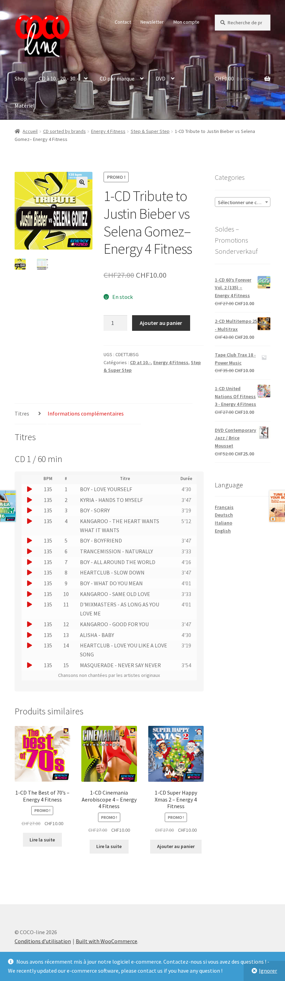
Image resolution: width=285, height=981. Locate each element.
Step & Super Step (150, 131)
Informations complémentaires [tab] (86, 413)
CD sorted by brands (64, 131)
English (223, 531)
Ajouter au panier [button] (176, 846)
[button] (82, 182)
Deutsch (224, 515)
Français (224, 507)
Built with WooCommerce (106, 941)
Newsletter (152, 22)
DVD (160, 78)
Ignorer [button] (268, 970)
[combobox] (242, 202)
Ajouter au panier (161, 322)
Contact (123, 22)
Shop (21, 78)
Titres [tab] (22, 413)
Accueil (30, 131)
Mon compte (186, 22)
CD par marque (117, 78)
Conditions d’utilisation (43, 941)
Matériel (25, 105)
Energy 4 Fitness (108, 131)
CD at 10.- (140, 362)
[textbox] (242, 202)
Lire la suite (42, 840)
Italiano (223, 523)
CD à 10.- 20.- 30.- (59, 78)
